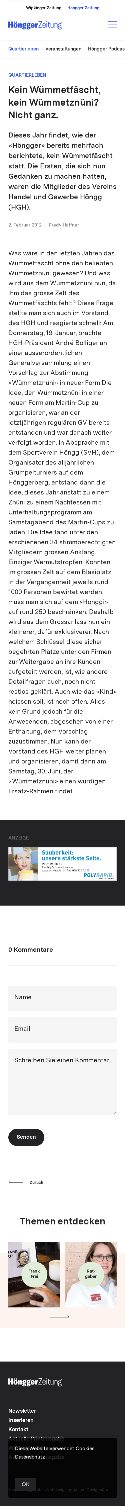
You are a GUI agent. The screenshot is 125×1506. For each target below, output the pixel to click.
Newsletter (22, 1411)
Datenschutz (30, 1457)
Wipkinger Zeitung (43, 8)
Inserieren (21, 1420)
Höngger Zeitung (83, 8)
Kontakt (18, 1430)
